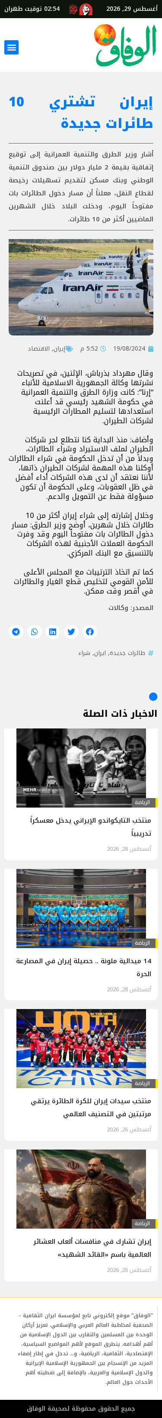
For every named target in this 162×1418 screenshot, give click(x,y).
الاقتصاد (39, 348)
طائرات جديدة (127, 652)
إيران (59, 348)
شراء (84, 652)
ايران (100, 652)
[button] (11, 47)
